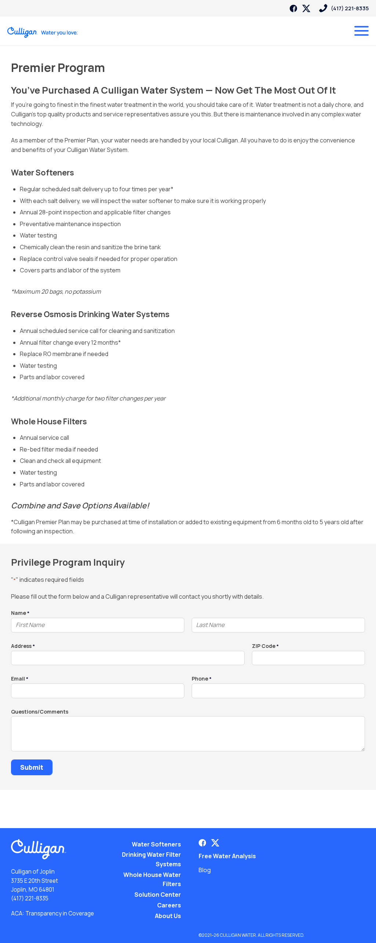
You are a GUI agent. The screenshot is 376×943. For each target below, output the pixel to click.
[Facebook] (293, 8)
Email (19, 679)
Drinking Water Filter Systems (151, 859)
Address (23, 646)
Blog (205, 870)
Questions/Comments (39, 712)
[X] (306, 8)
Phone (202, 679)
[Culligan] (42, 32)
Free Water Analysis (227, 856)
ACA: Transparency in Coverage (52, 913)
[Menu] (361, 31)
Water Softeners (156, 844)
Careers (169, 905)
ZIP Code (265, 646)
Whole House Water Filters (152, 879)
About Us (168, 916)
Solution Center (157, 895)
